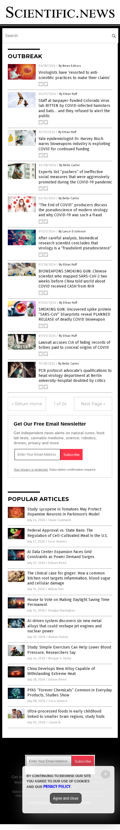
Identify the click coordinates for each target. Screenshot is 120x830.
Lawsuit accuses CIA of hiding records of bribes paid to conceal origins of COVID (74, 345)
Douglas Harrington (61, 610)
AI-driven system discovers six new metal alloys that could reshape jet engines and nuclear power (64, 625)
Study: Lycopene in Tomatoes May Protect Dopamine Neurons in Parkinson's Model (64, 512)
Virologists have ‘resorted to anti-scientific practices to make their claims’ (74, 75)
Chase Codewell (59, 520)
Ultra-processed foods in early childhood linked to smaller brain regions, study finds (66, 714)
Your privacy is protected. (31, 469)
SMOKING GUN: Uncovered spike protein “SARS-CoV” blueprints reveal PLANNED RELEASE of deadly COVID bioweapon (75, 314)
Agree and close (65, 798)
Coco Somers (57, 541)
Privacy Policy (57, 786)
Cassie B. (55, 722)
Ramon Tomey (58, 637)
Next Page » (93, 403)
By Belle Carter (69, 165)
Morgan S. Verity (59, 658)
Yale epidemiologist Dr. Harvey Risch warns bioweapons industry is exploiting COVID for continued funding (74, 143)
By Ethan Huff (68, 94)
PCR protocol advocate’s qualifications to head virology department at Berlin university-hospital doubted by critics (75, 375)
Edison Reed (57, 563)
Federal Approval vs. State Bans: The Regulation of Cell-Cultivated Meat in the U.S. (67, 533)
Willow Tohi (56, 589)
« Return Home (27, 403)
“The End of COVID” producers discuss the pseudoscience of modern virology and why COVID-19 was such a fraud (73, 210)
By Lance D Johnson (72, 231)
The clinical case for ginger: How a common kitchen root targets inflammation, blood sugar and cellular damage (69, 578)
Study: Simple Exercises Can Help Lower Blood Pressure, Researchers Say (69, 650)
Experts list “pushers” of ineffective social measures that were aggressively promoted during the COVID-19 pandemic (75, 177)
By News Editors (70, 66)
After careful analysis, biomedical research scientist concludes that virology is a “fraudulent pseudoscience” (75, 243)
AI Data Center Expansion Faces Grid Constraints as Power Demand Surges (60, 554)
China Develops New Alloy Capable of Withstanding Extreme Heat (61, 671)
